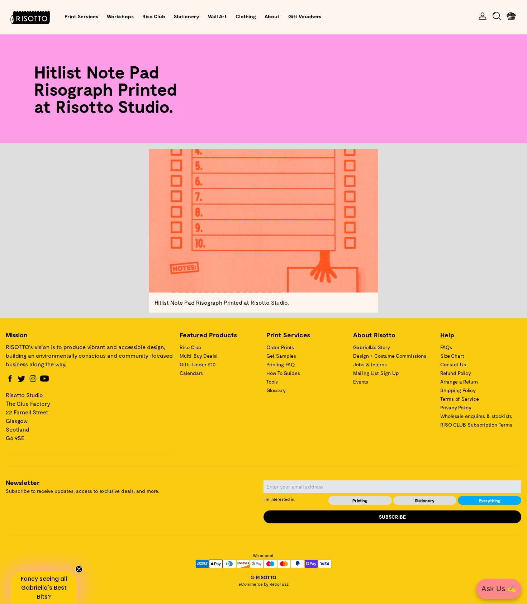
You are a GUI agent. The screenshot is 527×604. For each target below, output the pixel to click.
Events (360, 382)
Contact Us (453, 364)
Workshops (120, 16)
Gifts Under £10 (197, 364)
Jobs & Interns (370, 364)
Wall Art (217, 16)
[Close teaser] (78, 569)
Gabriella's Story (371, 347)
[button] (44, 587)
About (272, 16)
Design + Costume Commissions (389, 356)
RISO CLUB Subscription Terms (476, 425)
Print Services (81, 16)
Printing (359, 500)
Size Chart (452, 356)
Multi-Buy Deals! (199, 356)
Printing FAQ (280, 364)
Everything (489, 500)
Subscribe (392, 517)
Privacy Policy (455, 407)
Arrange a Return (459, 382)
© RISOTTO (263, 577)
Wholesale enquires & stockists (476, 416)
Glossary (276, 390)
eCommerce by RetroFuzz (263, 583)
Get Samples (281, 356)
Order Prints (280, 347)
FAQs (446, 347)
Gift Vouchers (304, 16)
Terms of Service (459, 399)
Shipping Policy (458, 390)
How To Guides (283, 373)
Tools (272, 382)
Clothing (246, 16)
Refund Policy (455, 373)
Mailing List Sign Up (376, 373)
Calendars (191, 373)
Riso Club (153, 16)
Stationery (186, 16)
